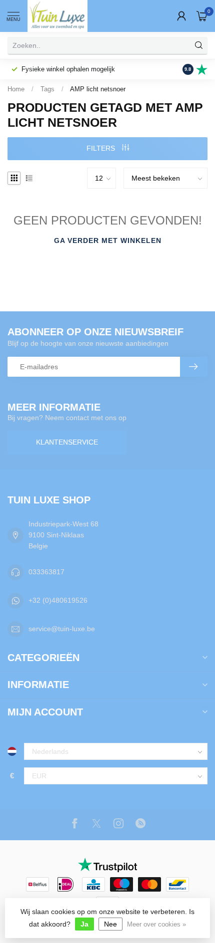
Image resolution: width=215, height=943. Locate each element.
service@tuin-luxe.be (61, 629)
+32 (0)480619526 (58, 600)
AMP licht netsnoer (98, 89)
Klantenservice (67, 442)
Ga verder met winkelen (108, 240)
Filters (101, 148)
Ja (84, 924)
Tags (47, 89)
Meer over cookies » (156, 924)
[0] (202, 16)
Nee (110, 924)
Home (16, 89)
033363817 (46, 572)
